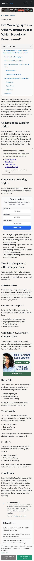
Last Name (6, 214)
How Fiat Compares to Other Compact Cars (16, 66)
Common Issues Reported (13, 74)
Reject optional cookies (9, 557)
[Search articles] (25, 3)
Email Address (7, 220)
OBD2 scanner (10, 164)
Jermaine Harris (14, 502)
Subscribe (17, 227)
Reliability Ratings (11, 70)
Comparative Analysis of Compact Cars (16, 78)
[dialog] (17, 552)
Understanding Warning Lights (13, 57)
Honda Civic (9, 82)
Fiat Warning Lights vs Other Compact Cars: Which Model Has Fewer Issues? (15, 52)
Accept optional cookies (24, 557)
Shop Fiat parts (10, 159)
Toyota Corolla (10, 86)
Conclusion (7, 93)
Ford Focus (9, 90)
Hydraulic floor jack (11, 167)
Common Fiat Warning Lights (13, 61)
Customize (4, 553)
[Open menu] (30, 3)
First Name (6, 208)
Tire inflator (9, 162)
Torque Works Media (20, 516)
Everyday (7, 3)
